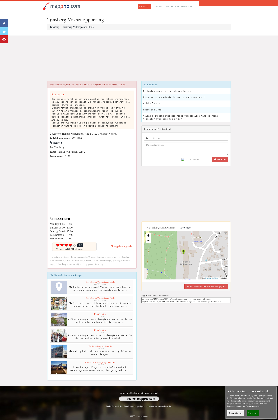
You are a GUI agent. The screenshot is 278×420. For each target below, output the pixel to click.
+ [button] (148, 235)
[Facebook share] (4, 23)
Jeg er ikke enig (236, 413)
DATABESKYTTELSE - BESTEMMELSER (172, 6)
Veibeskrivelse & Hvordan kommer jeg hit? (206, 286)
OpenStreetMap (211, 278)
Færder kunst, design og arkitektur (100, 362)
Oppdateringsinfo (122, 246)
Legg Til (144, 6)
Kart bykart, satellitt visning (161, 227)
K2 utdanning (100, 314)
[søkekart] (62, 6)
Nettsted (57, 142)
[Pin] (4, 39)
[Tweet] (4, 31)
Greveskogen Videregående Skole (100, 281)
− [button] (148, 240)
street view (185, 227)
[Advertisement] (139, 58)
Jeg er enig (253, 413)
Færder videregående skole (100, 346)
